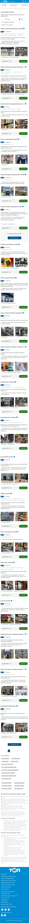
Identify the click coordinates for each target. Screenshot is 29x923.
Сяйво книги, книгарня (7, 562)
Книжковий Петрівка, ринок (8, 706)
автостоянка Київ (16, 758)
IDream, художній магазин (8, 277)
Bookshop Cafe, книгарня (7, 382)
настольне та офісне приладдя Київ (10, 770)
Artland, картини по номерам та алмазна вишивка (14, 347)
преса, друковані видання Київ (9, 767)
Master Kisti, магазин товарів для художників (13, 669)
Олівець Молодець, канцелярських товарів (12, 174)
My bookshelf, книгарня (7, 457)
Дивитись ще (15, 744)
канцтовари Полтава (6, 785)
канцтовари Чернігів (19, 785)
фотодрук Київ (14, 761)
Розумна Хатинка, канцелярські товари (11, 206)
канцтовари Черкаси (6, 788)
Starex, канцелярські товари (8, 532)
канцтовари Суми (19, 788)
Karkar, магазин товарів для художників (11, 313)
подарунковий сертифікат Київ (9, 775)
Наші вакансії (4, 900)
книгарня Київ (5, 761)
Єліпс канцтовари (5, 600)
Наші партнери (4, 902)
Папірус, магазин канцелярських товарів (12, 28)
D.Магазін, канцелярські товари (9, 244)
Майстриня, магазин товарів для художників (13, 634)
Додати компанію (15, 237)
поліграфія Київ (5, 758)
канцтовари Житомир (19, 782)
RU (25, 1)
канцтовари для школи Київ (8, 772)
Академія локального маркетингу (9, 895)
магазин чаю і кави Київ (7, 764)
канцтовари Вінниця (6, 782)
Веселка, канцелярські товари (9, 139)
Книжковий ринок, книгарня (8, 417)
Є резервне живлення (9, 22)
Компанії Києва (9, 8)
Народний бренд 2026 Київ (7, 891)
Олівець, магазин (5, 493)
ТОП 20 (2, 8)
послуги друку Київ (6, 778)
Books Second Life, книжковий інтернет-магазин (14, 104)
